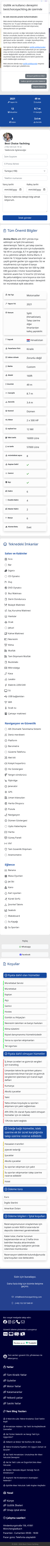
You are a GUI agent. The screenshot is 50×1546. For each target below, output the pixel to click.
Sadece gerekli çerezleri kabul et (33, 81)
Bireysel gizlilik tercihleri (36, 76)
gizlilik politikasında (30, 64)
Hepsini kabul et (39, 86)
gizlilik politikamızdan (37, 47)
